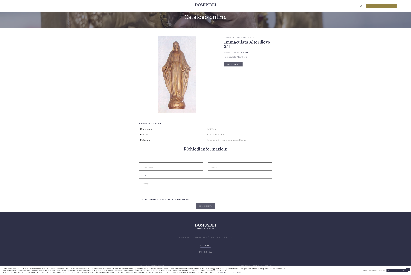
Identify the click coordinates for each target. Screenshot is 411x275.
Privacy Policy (185, 237)
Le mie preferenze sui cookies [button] (373, 270)
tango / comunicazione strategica (258, 265)
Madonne (232, 37)
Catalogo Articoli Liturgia (381, 6)
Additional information (150, 123)
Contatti (57, 6)
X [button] (408, 269)
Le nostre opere (43, 6)
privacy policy (186, 199)
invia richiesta (233, 64)
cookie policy (235, 273)
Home (226, 37)
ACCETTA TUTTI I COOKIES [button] (397, 270)
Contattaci (227, 237)
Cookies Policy (200, 237)
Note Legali (215, 237)
